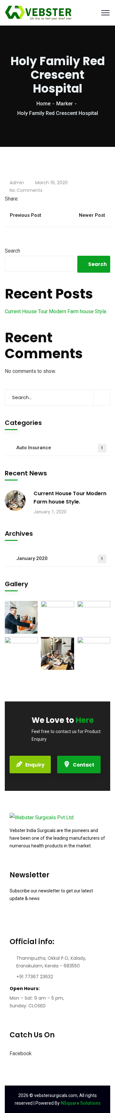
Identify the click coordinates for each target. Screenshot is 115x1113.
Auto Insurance (59, 447)
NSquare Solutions (81, 1103)
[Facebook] (22, 199)
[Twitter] (27, 199)
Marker (64, 104)
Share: (12, 199)
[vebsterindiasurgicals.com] (39, 12)
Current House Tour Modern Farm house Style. (56, 311)
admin (17, 182)
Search (12, 251)
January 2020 (59, 558)
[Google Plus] (32, 199)
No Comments (26, 190)
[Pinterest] (37, 199)
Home (43, 104)
